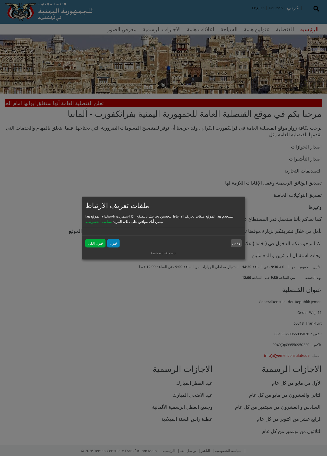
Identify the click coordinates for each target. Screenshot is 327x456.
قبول (113, 243)
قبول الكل (95, 243)
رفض (236, 243)
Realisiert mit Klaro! (163, 253)
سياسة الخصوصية (98, 221)
